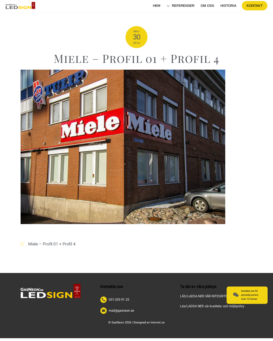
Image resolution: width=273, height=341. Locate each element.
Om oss (207, 6)
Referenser (182, 6)
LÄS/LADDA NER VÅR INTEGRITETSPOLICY (211, 296)
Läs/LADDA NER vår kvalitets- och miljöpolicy (212, 306)
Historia (228, 6)
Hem (156, 6)
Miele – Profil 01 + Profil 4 (136, 58)
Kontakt (255, 6)
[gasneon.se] (20, 6)
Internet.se (157, 322)
